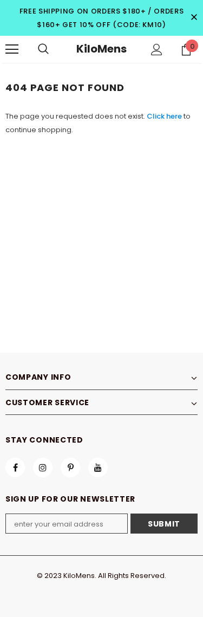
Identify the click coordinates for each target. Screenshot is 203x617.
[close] (193, 17)
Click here (165, 116)
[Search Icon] (43, 49)
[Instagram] (43, 467)
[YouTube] (98, 467)
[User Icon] (156, 49)
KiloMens (101, 48)
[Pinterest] (70, 467)
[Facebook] (15, 467)
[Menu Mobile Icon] (11, 49)
